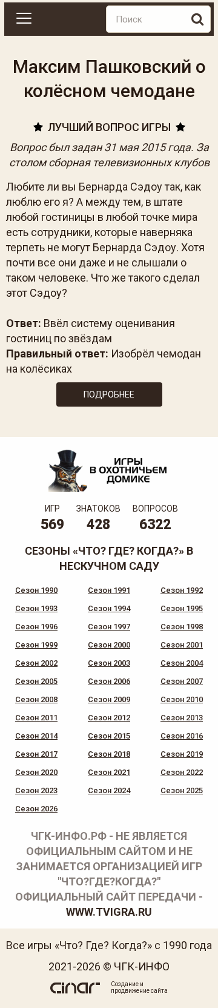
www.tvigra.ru (109, 911)
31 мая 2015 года (147, 147)
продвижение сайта (139, 990)
